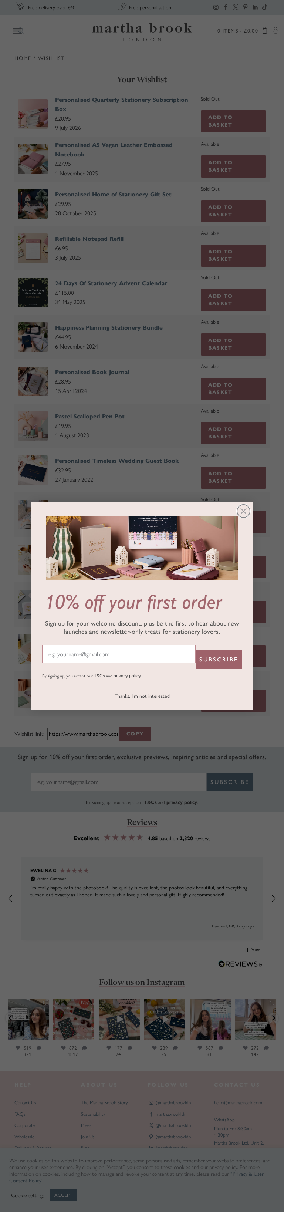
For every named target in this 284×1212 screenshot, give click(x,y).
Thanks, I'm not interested (142, 696)
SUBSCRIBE (218, 659)
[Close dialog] (243, 511)
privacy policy (127, 676)
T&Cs (99, 676)
